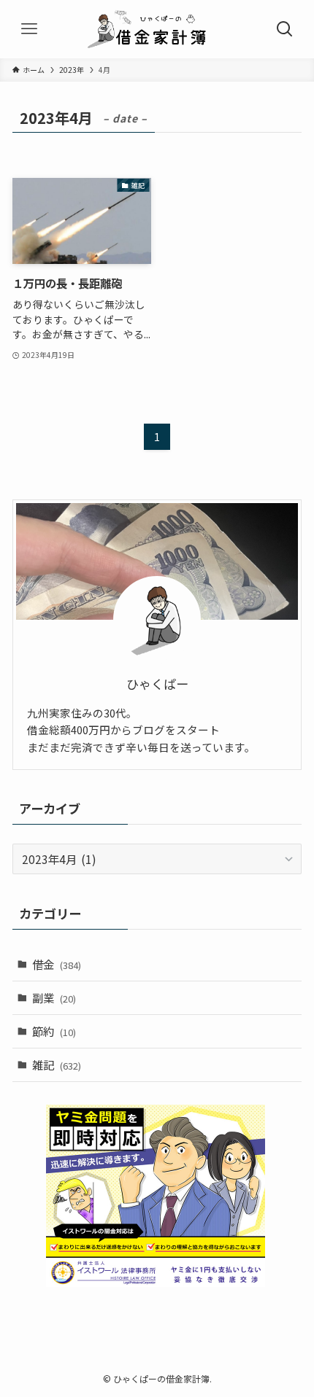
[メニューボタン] (29, 29)
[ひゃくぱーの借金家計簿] (157, 29)
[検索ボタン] (285, 29)
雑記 (56, 1064)
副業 (54, 997)
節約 (54, 1031)
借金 (56, 964)
